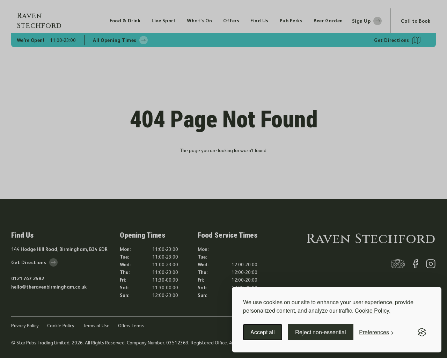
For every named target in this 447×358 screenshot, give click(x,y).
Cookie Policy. (372, 310)
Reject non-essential (320, 332)
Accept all (262, 332)
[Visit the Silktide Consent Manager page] (421, 332)
